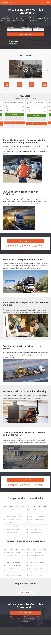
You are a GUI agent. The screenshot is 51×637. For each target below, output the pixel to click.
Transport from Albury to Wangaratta (13, 552)
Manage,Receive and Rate (44, 88)
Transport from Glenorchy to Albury (13, 532)
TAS (34, 506)
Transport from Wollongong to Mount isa (36, 568)
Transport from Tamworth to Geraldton (36, 562)
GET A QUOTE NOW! (25, 34)
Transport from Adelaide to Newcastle (13, 529)
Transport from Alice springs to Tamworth (36, 513)
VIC (17, 506)
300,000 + (27, 245)
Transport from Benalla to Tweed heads (14, 522)
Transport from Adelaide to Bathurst (35, 522)
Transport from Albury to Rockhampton (13, 559)
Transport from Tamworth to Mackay (13, 568)
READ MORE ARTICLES (25, 592)
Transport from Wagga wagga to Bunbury (14, 562)
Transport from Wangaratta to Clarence (36, 509)
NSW (5, 506)
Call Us (11, 2)
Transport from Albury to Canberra (13, 572)
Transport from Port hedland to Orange (14, 519)
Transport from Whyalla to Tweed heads (14, 516)
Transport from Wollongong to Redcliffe (36, 555)
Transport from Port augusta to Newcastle (14, 509)
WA (22, 506)
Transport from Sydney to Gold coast (13, 555)
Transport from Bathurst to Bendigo (35, 565)
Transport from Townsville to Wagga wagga (14, 513)
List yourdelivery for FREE (6, 88)
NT (45, 506)
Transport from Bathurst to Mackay (35, 552)
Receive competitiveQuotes (19, 88)
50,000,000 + (14, 245)
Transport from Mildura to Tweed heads (36, 519)
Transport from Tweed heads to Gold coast (36, 559)
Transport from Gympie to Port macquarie (36, 526)
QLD (11, 506)
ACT (39, 506)
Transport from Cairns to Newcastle (35, 532)
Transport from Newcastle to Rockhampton (14, 575)
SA (28, 506)
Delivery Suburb (36, 27)
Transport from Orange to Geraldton (35, 575)
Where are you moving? (12, 27)
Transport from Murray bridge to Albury (14, 526)
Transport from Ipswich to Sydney (35, 529)
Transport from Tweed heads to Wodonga (14, 565)
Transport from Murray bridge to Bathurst (36, 516)
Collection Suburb (25, 27)
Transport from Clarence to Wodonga (35, 572)
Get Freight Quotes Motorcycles (12, 123)
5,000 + (39, 245)
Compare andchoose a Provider (32, 88)
